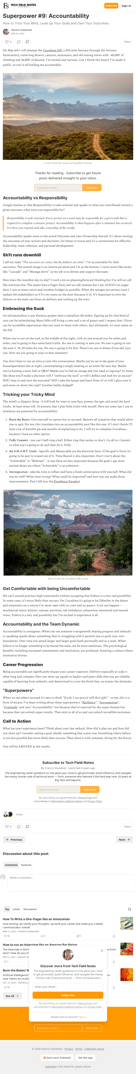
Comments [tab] (11, 865)
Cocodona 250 (52, 50)
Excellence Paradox (66, 481)
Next (122, 839)
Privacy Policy (95, 1006)
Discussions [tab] (30, 909)
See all (10, 996)
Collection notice (94, 1048)
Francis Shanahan (21, 30)
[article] (68, 927)
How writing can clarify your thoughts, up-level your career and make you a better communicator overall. (53, 925)
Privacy (69, 1048)
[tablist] (18, 865)
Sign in (126, 5)
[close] (102, 950)
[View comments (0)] (18, 41)
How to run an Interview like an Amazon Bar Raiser (40, 945)
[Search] (129, 909)
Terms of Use (85, 1003)
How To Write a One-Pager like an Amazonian (36, 919)
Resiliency (89, 702)
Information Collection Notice (67, 1006)
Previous (16, 839)
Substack (50, 1066)
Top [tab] (7, 909)
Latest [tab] (16, 909)
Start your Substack (59, 1057)
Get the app (85, 1057)
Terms (78, 1048)
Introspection (109, 702)
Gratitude (10, 707)
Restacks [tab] (26, 865)
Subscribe (111, 5)
